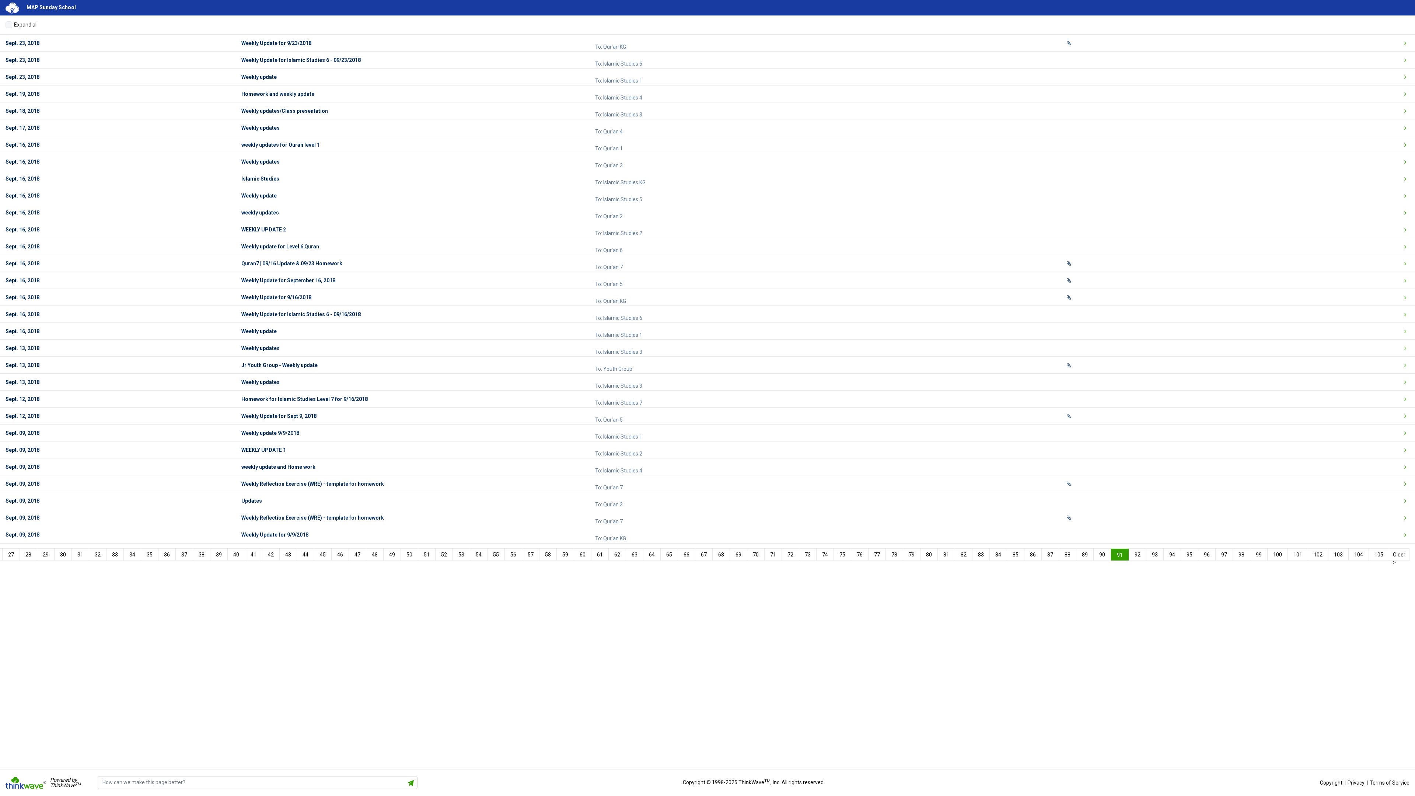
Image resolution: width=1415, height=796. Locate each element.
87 (1050, 555)
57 (531, 555)
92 (1137, 555)
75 (842, 555)
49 (392, 555)
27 (11, 555)
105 (1378, 555)
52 (444, 555)
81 (946, 555)
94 (1172, 555)
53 (461, 555)
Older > (1399, 556)
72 (790, 555)
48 (375, 555)
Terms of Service (1389, 783)
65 (669, 555)
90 (1102, 555)
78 (894, 555)
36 (167, 555)
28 (28, 555)
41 (253, 555)
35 (150, 555)
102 (1318, 555)
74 (825, 555)
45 (323, 555)
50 (409, 555)
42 (271, 555)
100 (1277, 555)
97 (1224, 555)
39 (219, 555)
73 (808, 555)
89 (1085, 555)
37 (184, 555)
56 (513, 555)
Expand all (26, 25)
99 (1259, 555)
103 (1338, 555)
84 (998, 555)
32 (98, 555)
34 (132, 555)
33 (115, 555)
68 (721, 555)
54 (479, 555)
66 (686, 555)
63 (634, 555)
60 (583, 555)
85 (1016, 555)
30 (63, 555)
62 (617, 555)
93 (1155, 555)
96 (1207, 555)
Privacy (1356, 783)
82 (964, 555)
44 (305, 555)
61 (600, 555)
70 (756, 555)
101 (1297, 555)
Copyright (1331, 783)
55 (496, 555)
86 (1033, 555)
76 (860, 555)
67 (704, 555)
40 (236, 555)
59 (565, 555)
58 (548, 555)
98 (1241, 555)
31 (80, 555)
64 (652, 555)
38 (202, 555)
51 (427, 555)
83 (981, 555)
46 (340, 555)
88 (1067, 555)
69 (738, 555)
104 (1358, 555)
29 (46, 555)
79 (912, 555)
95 (1189, 555)
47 (357, 555)
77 (877, 555)
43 (288, 555)
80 (929, 555)
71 (773, 555)
